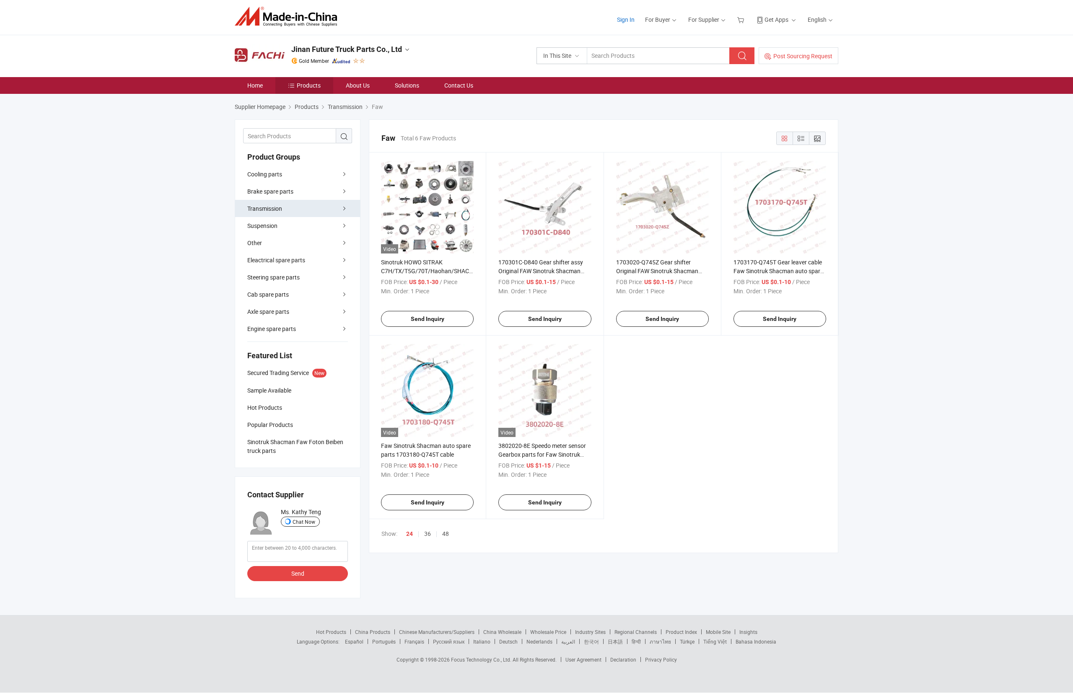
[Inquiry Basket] (741, 19)
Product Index (681, 631)
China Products (372, 631)
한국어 (591, 641)
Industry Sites (590, 631)
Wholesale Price (548, 631)
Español (354, 641)
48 (445, 534)
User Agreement (583, 659)
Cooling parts (264, 174)
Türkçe (687, 641)
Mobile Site (718, 631)
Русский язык (448, 641)
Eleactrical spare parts (276, 260)
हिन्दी (636, 641)
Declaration (623, 659)
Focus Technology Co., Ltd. (482, 659)
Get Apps (776, 19)
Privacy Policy (661, 659)
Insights (748, 631)
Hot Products (331, 631)
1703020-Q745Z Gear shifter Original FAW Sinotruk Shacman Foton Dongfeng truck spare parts (660, 271)
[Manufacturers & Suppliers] (288, 16)
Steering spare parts (273, 277)
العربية (568, 641)
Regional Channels (635, 631)
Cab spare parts (268, 294)
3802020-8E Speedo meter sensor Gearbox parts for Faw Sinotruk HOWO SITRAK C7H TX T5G (542, 454)
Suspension (262, 226)
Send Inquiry (427, 318)
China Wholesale (502, 631)
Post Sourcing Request (802, 56)
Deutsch (508, 641)
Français (414, 641)
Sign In (626, 19)
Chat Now (304, 521)
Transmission (264, 208)
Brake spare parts (270, 191)
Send (297, 573)
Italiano (481, 641)
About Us (358, 85)
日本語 (615, 641)
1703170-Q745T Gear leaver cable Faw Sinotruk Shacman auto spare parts (778, 271)
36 (427, 534)
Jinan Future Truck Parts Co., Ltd (346, 49)
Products (309, 85)
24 (409, 533)
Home (255, 85)
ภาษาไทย (660, 641)
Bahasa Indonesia (756, 641)
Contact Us (458, 85)
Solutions (407, 85)
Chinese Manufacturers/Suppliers (436, 631)
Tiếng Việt (715, 641)
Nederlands (539, 641)
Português (384, 641)
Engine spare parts (271, 329)
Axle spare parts (268, 311)
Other (254, 243)
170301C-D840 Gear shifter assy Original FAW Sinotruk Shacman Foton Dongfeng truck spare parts (542, 271)
